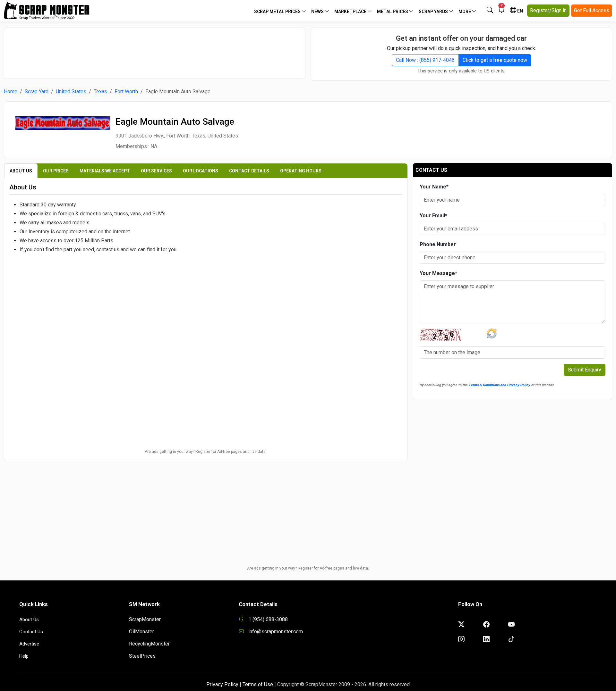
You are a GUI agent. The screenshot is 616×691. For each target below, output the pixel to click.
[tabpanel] (205, 267)
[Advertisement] (155, 50)
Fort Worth (126, 91)
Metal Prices (393, 11)
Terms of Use (258, 684)
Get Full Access (591, 10)
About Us (29, 619)
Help (24, 656)
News (318, 11)
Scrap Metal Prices (278, 11)
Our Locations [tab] (200, 170)
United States (71, 91)
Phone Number (438, 244)
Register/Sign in (548, 10)
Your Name (434, 187)
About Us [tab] (21, 170)
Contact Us (31, 632)
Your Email (433, 215)
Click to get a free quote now (495, 60)
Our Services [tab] (156, 170)
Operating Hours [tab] (300, 170)
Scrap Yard (36, 91)
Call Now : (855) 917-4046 (425, 60)
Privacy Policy (222, 684)
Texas (100, 91)
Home (10, 91)
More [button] (465, 11)
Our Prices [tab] (56, 170)
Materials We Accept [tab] (105, 170)
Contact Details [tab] (249, 170)
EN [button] (519, 10)
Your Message (438, 273)
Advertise (29, 644)
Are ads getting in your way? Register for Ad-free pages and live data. (206, 451)
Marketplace (350, 11)
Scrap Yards (434, 11)
